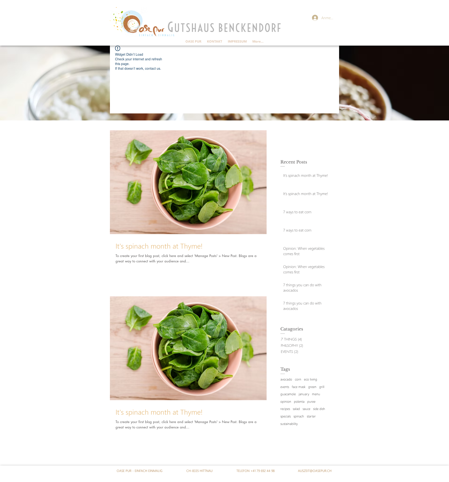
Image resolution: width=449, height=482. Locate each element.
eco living (310, 379)
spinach (298, 416)
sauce (306, 408)
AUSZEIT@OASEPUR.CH (315, 470)
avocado (286, 379)
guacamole (288, 394)
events (284, 386)
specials (285, 416)
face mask (298, 386)
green (312, 386)
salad (296, 408)
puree (311, 401)
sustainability (289, 423)
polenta (299, 401)
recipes (285, 408)
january (304, 394)
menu (316, 394)
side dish (319, 408)
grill (321, 386)
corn (298, 379)
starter (311, 416)
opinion (285, 401)
